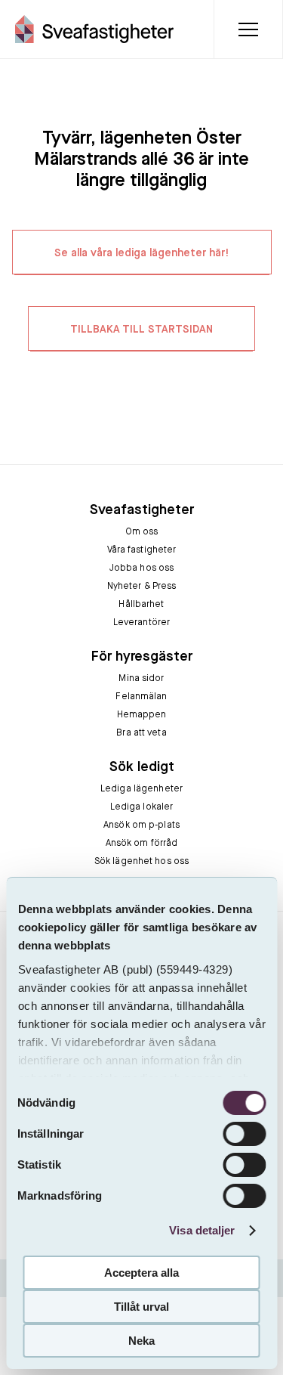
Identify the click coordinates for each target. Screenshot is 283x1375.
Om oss (141, 532)
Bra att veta (141, 733)
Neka (141, 1340)
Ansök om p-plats (141, 825)
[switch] (244, 1134)
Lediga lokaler (142, 807)
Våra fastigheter (142, 550)
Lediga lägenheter (141, 789)
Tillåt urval (141, 1306)
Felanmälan (141, 696)
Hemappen (142, 715)
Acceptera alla (141, 1272)
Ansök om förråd (142, 843)
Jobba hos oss (141, 568)
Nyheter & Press (142, 586)
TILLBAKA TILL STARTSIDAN (141, 329)
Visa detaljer (202, 1230)
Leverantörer (141, 622)
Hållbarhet (141, 604)
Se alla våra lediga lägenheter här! (141, 253)
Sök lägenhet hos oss (141, 861)
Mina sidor (141, 678)
